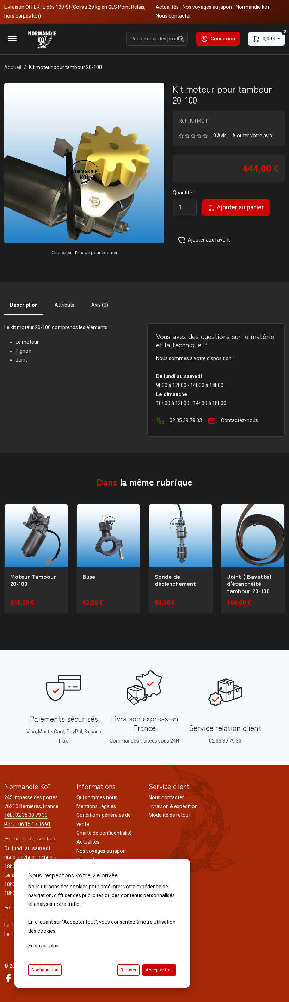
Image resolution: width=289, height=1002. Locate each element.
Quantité (182, 192)
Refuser (128, 969)
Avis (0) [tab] (99, 305)
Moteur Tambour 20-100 (33, 580)
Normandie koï (252, 7)
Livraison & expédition (173, 806)
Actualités (167, 7)
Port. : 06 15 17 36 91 (27, 824)
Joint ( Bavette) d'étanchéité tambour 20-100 (249, 583)
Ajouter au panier (239, 207)
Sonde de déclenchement (175, 580)
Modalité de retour (169, 815)
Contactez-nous (239, 420)
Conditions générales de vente (103, 819)
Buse (88, 576)
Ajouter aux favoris (209, 240)
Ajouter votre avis (252, 135)
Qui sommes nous (96, 797)
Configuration (45, 969)
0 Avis (220, 135)
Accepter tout (159, 969)
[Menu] (12, 38)
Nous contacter (173, 16)
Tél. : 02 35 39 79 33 (26, 815)
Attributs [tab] (64, 305)
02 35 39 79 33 (186, 420)
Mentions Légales (96, 806)
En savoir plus (43, 945)
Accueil (12, 67)
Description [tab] (24, 305)
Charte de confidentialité (104, 833)
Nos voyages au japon (207, 7)
